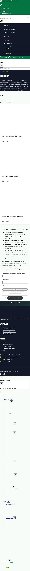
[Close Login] (1, 377)
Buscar (28, 18)
